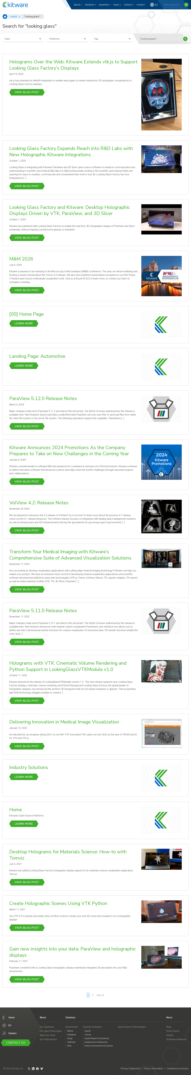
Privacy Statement (130, 1068)
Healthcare (71, 1042)
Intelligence (71, 1035)
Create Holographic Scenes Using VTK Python (58, 903)
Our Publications (48, 1039)
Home (15, 809)
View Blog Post (27, 92)
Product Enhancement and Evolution (98, 1046)
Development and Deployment (96, 1042)
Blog (168, 1026)
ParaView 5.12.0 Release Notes (43, 398)
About (77, 4)
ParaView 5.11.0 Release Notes (43, 610)
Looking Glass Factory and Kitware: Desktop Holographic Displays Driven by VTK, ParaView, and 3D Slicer (69, 210)
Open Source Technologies (132, 1026)
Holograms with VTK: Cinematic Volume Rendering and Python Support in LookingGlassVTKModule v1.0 (68, 666)
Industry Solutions (28, 767)
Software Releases (176, 1039)
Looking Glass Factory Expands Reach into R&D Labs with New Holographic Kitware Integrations (71, 151)
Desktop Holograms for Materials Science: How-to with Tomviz (68, 855)
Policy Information (153, 1068)
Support (87, 1031)
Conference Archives (178, 1068)
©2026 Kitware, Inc (13, 1068)
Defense (70, 1031)
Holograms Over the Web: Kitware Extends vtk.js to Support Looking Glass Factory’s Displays (73, 65)
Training (87, 1035)
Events (169, 1035)
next (99, 995)
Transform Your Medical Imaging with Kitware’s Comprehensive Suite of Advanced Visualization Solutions (70, 555)
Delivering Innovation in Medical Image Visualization (64, 722)
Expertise (104, 4)
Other (69, 1046)
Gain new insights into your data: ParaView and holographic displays (72, 952)
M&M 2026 (21, 259)
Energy (70, 1038)
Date (7, 38)
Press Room (172, 1031)
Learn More (24, 323)
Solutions (89, 4)
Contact (141, 4)
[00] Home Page (26, 314)
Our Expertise (47, 1026)
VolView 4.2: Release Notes (38, 503)
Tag (96, 38)
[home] (4, 16)
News (116, 4)
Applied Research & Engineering (96, 1038)
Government (72, 1026)
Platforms (54, 38)
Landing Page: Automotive (37, 356)
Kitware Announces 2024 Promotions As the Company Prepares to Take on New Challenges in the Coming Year (69, 450)
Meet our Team (47, 1035)
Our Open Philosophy (51, 1031)
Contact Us (15, 1043)
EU (156, 4)
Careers (128, 4)
